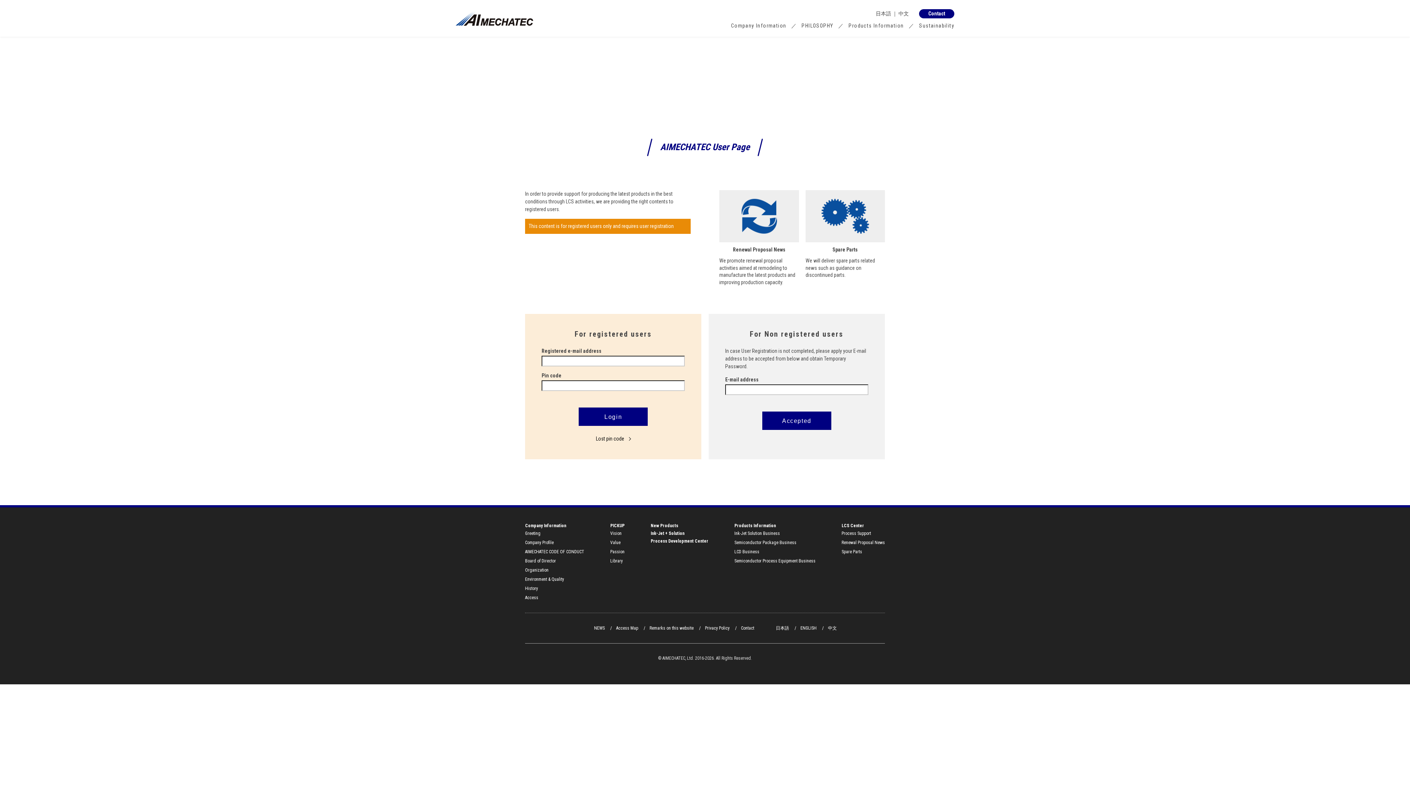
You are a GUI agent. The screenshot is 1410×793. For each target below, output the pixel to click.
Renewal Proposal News (863, 542)
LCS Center (853, 525)
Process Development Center (679, 541)
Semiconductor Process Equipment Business (775, 561)
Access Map (627, 628)
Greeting (532, 533)
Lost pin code (610, 439)
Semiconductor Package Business (765, 542)
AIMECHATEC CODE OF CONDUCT (554, 551)
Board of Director (540, 561)
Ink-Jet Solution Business (757, 533)
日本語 (883, 14)
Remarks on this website (672, 628)
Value (615, 542)
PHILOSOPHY (817, 26)
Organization (537, 570)
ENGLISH (808, 628)
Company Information (759, 26)
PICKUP (617, 525)
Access (531, 597)
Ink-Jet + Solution (667, 533)
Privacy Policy (717, 628)
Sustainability (936, 26)
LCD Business (746, 551)
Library (616, 561)
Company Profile (539, 542)
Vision (616, 533)
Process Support (856, 533)
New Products (664, 525)
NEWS (599, 628)
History (531, 588)
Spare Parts (852, 551)
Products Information (876, 26)
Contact (747, 628)
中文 (904, 14)
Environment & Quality (544, 579)
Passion (617, 551)
